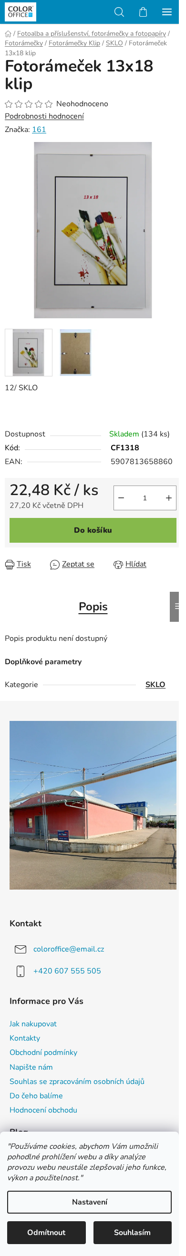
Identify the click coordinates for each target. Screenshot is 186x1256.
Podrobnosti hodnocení (44, 116)
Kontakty (25, 1038)
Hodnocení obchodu (43, 1110)
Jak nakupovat (33, 1024)
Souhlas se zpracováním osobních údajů (77, 1081)
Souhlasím (132, 1232)
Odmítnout (46, 1232)
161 (39, 129)
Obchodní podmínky (43, 1052)
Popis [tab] (93, 606)
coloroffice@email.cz (68, 949)
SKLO (155, 684)
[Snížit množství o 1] (121, 498)
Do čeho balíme (36, 1096)
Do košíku (93, 530)
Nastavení (89, 1202)
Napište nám (31, 1067)
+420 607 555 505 (67, 971)
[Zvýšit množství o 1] (169, 498)
